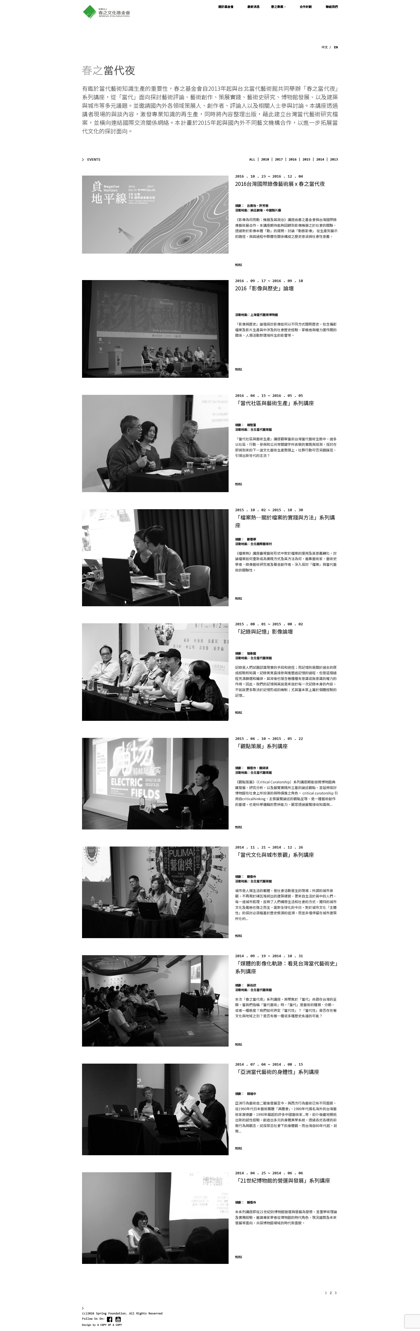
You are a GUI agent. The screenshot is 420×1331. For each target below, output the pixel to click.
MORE (238, 265)
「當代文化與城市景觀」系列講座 (274, 854)
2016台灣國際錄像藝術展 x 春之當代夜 (280, 183)
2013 (334, 159)
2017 (279, 159)
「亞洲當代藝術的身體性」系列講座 (277, 1071)
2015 (306, 159)
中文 (325, 47)
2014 (320, 159)
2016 (293, 159)
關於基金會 (226, 6)
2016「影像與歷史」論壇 (264, 288)
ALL (252, 159)
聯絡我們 (332, 6)
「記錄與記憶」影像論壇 (264, 631)
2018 (265, 159)
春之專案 (277, 6)
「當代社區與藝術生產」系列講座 (274, 403)
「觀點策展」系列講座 (261, 746)
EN (336, 47)
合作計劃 (306, 6)
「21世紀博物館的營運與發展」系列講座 (282, 1180)
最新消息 (253, 6)
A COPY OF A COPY (109, 1325)
